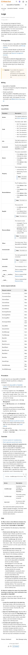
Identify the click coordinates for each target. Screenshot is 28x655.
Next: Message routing (21, 639)
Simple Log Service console (17, 421)
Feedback (16, 646)
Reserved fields (19, 271)
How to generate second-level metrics (12, 442)
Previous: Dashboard (6, 639)
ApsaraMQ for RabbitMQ (12, 8)
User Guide (21, 8)
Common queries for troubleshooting (12, 440)
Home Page (3, 8)
